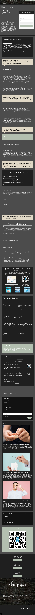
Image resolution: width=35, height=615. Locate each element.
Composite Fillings (7, 400)
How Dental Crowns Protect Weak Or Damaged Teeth (16, 444)
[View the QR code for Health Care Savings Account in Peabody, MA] (25, 281)
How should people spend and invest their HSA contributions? (13, 182)
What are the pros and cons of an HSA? (10, 174)
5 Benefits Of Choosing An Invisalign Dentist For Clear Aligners (16, 500)
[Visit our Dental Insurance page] (27, 292)
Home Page (6, 362)
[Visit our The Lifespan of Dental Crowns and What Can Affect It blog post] (16, 471)
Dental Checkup (6, 402)
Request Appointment (17, 567)
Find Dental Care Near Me (8, 522)
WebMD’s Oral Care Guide (11, 364)
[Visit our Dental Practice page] (17, 292)
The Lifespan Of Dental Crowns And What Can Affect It (16, 472)
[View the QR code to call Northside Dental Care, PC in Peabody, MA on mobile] (17, 548)
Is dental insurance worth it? (8, 184)
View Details (12, 381)
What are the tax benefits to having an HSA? (11, 176)
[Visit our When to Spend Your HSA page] (8, 292)
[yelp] (29, 608)
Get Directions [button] (17, 559)
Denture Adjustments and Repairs (9, 404)
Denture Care (6, 516)
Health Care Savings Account (12, 388)
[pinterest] (25, 608)
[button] (33, 2)
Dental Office (6, 520)
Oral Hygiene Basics (7, 407)
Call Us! (31, 0)
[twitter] (23, 608)
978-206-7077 (20, 349)
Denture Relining (7, 405)
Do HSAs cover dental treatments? (9, 178)
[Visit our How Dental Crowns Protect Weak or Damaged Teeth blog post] (16, 443)
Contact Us (17, 575)
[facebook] (21, 608)
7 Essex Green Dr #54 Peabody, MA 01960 (18, 0)
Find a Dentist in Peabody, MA (9, 411)
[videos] (28, 608)
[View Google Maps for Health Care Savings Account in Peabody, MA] (11, 283)
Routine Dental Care (7, 517)
